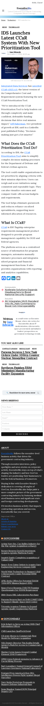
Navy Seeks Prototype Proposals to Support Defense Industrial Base (18, 683)
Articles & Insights (8, 521)
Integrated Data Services (14, 86)
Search (38, 393)
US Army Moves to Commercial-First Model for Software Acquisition (18, 637)
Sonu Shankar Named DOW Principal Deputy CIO (18, 690)
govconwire (11, 538)
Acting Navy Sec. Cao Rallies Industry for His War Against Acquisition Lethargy (20, 545)
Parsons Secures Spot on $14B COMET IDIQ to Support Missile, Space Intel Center (22, 600)
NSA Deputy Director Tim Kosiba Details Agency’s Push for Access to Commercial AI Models (21, 645)
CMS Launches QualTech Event (16, 631)
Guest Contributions (9, 524)
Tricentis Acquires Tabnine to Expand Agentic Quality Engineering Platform (19, 607)
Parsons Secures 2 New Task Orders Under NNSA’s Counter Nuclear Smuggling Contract (20, 355)
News (34, 348)
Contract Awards (9, 348)
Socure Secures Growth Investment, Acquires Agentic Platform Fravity (18, 552)
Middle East (24, 348)
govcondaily (12, 618)
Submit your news (8, 526)
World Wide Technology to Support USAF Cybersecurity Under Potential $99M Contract (21, 574)
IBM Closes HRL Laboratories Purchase (20, 595)
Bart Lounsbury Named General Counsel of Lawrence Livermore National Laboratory (21, 667)
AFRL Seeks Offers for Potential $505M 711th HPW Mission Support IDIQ (19, 582)
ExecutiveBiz (7, 453)
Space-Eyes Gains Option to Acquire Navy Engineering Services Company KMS (21, 566)
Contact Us (6, 529)
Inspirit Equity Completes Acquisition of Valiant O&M (20, 559)
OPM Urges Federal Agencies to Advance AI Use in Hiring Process (21, 660)
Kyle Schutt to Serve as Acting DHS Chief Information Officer (20, 625)
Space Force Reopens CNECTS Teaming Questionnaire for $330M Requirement (20, 589)
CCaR (4, 227)
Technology (14, 364)
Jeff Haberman (17, 123)
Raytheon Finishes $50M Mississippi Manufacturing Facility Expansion (17, 370)
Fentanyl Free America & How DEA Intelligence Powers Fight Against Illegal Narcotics (20, 675)
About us (4, 519)
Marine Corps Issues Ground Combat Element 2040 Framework (19, 653)
